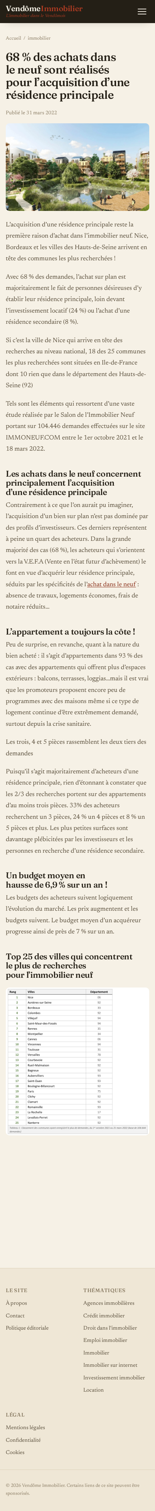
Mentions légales (25, 1428)
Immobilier (96, 1353)
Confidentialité (23, 1440)
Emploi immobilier (105, 1340)
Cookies (15, 1452)
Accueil (13, 38)
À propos (16, 1303)
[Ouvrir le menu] (142, 11)
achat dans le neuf (111, 585)
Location (93, 1390)
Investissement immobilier (114, 1378)
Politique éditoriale (27, 1328)
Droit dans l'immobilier (110, 1328)
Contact (15, 1316)
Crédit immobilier (104, 1316)
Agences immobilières (108, 1303)
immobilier (39, 38)
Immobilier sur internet (110, 1365)
